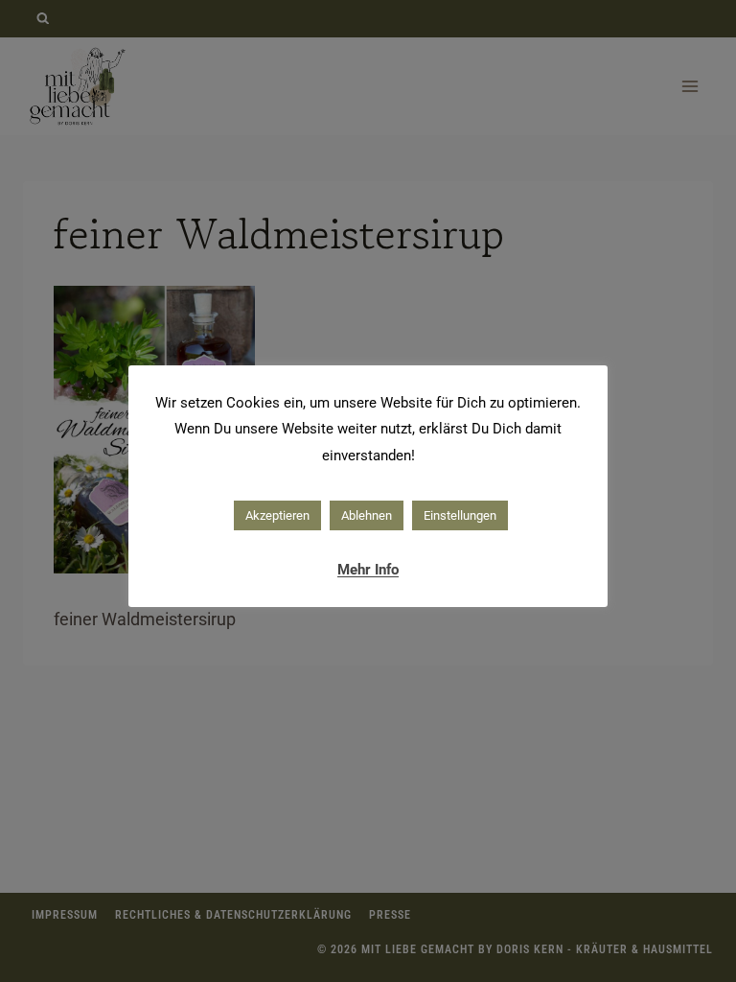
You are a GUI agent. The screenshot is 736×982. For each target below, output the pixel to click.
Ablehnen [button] (366, 515)
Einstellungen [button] (460, 515)
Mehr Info (368, 569)
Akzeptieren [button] (277, 515)
